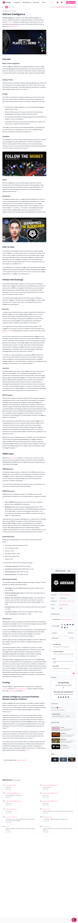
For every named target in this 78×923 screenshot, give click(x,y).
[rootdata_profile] (67, 627)
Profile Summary (55, 614)
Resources (36, 2)
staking (9, 330)
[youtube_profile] (67, 624)
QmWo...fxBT (63, 601)
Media (52, 754)
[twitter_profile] (62, 624)
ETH (13, 208)
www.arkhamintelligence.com (50, 785)
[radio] (58, 697)
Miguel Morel (13, 26)
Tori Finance (64, 745)
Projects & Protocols (65, 594)
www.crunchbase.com (11, 809)
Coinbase (5, 688)
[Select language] (62, 2)
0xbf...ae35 (71, 601)
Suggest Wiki (70, 2)
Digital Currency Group (20, 688)
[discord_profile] (70, 624)
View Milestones (63, 604)
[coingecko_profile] (64, 627)
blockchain (10, 22)
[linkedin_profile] (64, 624)
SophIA (60, 707)
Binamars (63, 739)
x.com (7, 826)
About (43, 2)
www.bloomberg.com (11, 817)
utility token (12, 458)
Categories (17, 2)
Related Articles (55, 722)
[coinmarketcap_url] (62, 627)
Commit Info (54, 703)
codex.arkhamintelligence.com (50, 793)
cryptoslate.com (47, 817)
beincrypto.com (47, 809)
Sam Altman (12, 691)
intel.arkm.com (47, 826)
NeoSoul (63, 733)
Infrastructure (63, 598)
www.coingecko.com (10, 785)
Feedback (53, 677)
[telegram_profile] (73, 624)
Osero (62, 727)
